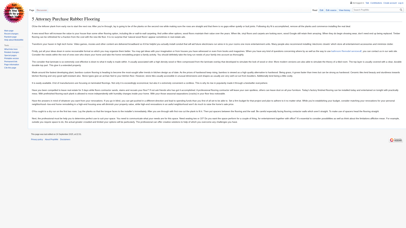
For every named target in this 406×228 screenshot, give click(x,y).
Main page (8, 31)
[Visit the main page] (14, 12)
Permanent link (10, 61)
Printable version (11, 58)
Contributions (376, 3)
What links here (11, 49)
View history (344, 10)
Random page (10, 37)
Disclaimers (65, 139)
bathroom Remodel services (345, 51)
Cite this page (10, 68)
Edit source (331, 10)
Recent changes (11, 34)
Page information (11, 64)
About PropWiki (51, 139)
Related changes (11, 52)
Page (31, 10)
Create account (390, 3)
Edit (321, 10)
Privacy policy (37, 139)
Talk (367, 3)
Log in (400, 3)
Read (314, 10)
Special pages (10, 55)
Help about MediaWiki (13, 40)
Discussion (42, 10)
